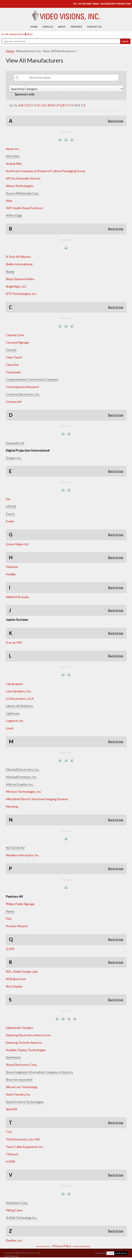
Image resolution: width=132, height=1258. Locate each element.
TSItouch (12, 1154)
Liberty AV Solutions (19, 706)
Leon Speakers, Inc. (19, 691)
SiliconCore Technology (21, 1087)
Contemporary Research (22, 387)
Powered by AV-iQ (82, 1246)
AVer (9, 201)
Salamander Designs (19, 1028)
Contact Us (94, 26)
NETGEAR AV (15, 848)
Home (33, 26)
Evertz (10, 514)
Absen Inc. (13, 149)
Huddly (11, 574)
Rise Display (14, 986)
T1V (9, 1132)
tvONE (10, 1161)
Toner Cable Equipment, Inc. (25, 1147)
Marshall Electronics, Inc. (23, 769)
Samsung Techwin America (24, 1042)
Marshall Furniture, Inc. (21, 777)
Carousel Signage (17, 342)
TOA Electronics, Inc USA (23, 1139)
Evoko (10, 521)
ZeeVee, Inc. (14, 1240)
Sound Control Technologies (25, 1102)
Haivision (12, 567)
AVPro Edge (14, 215)
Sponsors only (24, 94)
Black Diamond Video (20, 279)
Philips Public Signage (20, 904)
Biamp (10, 271)
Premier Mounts (17, 926)
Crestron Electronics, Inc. (23, 394)
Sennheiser (13, 1057)
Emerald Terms (43, 1246)
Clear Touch (14, 357)
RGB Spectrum (16, 979)
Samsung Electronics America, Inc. (29, 1035)
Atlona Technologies (19, 186)
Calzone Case (15, 335)
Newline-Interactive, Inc (22, 855)
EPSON (11, 506)
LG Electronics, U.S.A (20, 698)
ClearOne (12, 365)
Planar (10, 911)
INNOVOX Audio (17, 597)
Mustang (12, 806)
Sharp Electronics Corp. (21, 1065)
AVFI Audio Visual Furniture (24, 208)
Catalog (47, 26)
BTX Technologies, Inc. (21, 294)
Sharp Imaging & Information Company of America (39, 1072)
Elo (8, 499)
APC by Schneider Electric (23, 178)
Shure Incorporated (19, 1079)
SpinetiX (11, 1109)
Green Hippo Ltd (17, 544)
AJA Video (13, 156)
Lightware (13, 713)
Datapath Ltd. (15, 443)
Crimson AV (13, 402)
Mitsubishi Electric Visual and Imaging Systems (37, 799)
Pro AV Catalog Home (12, 34)
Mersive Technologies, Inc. (24, 791)
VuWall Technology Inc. (21, 1217)
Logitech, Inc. (15, 721)
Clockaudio (13, 372)
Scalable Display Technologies (26, 1050)
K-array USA (14, 642)
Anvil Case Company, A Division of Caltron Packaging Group (45, 171)
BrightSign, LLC (16, 286)
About (62, 26)
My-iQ (29, 34)
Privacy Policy (62, 1246)
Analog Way (14, 163)
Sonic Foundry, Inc (18, 1094)
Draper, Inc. (14, 458)
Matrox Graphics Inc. (20, 784)
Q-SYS (10, 949)
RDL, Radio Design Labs (22, 971)
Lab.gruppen (14, 684)
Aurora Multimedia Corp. (22, 193)
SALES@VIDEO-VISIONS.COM (115, 4)
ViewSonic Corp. (17, 1203)
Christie (11, 350)
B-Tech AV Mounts (18, 257)
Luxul (9, 728)
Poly (9, 918)
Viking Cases (14, 1210)
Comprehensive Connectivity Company (32, 379)
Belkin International (19, 264)
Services (76, 26)
